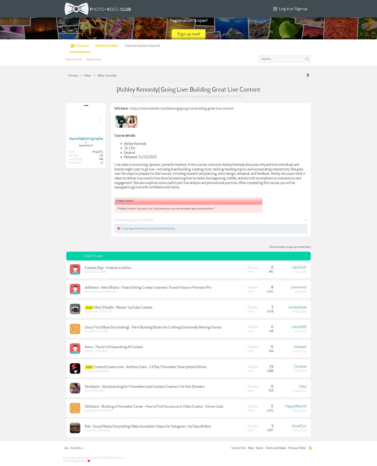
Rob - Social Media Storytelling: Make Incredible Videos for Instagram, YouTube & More (148, 426)
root (149, 228)
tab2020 (89, 272)
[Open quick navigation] (308, 75)
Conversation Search (142, 46)
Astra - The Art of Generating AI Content (114, 347)
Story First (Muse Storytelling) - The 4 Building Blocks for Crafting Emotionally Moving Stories (153, 327)
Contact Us (238, 448)
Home (259, 448)
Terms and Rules (275, 448)
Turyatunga (127, 228)
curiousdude (91, 311)
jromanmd (298, 287)
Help (251, 448)
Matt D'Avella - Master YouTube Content (123, 307)
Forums (82, 46)
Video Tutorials (163, 96)
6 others (161, 228)
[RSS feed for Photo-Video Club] (310, 448)
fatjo (87, 390)
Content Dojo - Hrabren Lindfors (108, 268)
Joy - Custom (72, 448)
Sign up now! (188, 34)
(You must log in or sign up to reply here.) (290, 247)
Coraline (300, 366)
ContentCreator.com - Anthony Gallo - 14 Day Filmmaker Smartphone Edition (150, 367)
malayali (89, 351)
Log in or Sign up (293, 9)
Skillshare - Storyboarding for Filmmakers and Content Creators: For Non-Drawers (144, 386)
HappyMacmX (92, 410)
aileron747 (90, 430)
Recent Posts (94, 59)
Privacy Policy (297, 448)
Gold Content (107, 46)
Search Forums (74, 59)
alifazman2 (140, 228)
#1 (305, 220)
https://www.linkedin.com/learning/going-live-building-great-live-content (181, 108)
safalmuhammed (93, 291)
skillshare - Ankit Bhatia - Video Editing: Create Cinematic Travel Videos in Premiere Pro (148, 287)
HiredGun (299, 426)
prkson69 (90, 331)
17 (102, 163)
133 (101, 155)
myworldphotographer (207, 96)
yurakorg (89, 371)
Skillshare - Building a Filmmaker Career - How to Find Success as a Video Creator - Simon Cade (154, 406)
